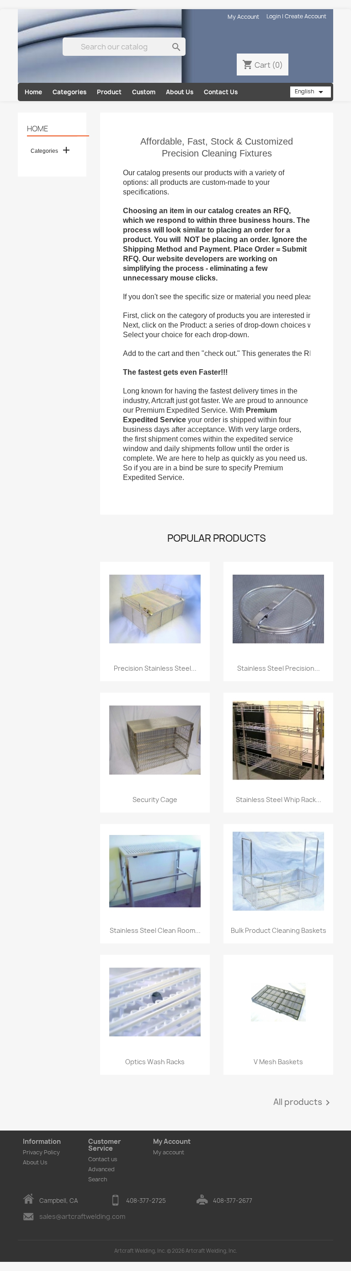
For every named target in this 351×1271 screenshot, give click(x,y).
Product (109, 92)
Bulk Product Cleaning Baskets (278, 930)
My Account (243, 17)
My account (168, 1152)
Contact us (102, 1159)
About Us (179, 92)
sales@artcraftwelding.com (82, 1216)
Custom (143, 92)
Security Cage (155, 799)
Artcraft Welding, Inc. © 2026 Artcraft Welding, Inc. (175, 1250)
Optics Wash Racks (155, 1061)
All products (303, 1102)
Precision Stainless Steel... (155, 668)
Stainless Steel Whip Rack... (278, 799)
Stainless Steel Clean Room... (155, 930)
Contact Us (221, 92)
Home (33, 92)
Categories (69, 92)
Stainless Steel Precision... (278, 668)
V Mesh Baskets (278, 1061)
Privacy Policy (41, 1152)
